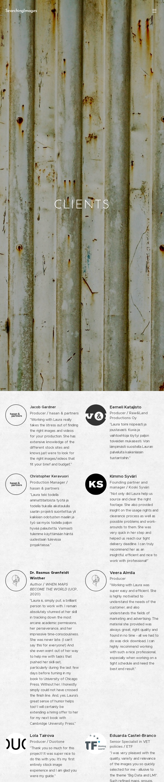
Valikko (154, 10)
